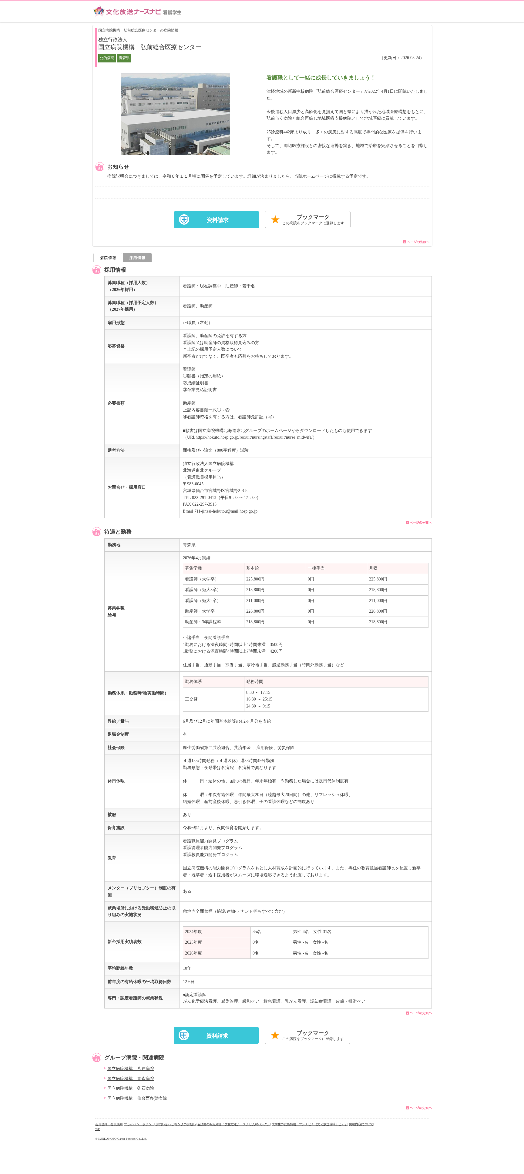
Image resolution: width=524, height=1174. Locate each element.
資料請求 (218, 220)
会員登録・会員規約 (109, 1124)
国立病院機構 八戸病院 (130, 1068)
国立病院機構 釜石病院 (130, 1088)
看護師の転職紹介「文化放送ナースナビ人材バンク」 (233, 1124)
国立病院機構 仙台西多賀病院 (137, 1098)
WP (97, 1129)
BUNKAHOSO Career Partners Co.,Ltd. (122, 1138)
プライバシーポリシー (139, 1124)
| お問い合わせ (164, 1124)
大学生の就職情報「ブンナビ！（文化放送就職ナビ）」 (310, 1124)
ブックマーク (313, 219)
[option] (175, 114)
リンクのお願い (185, 1124)
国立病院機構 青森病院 (130, 1078)
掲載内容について (361, 1124)
